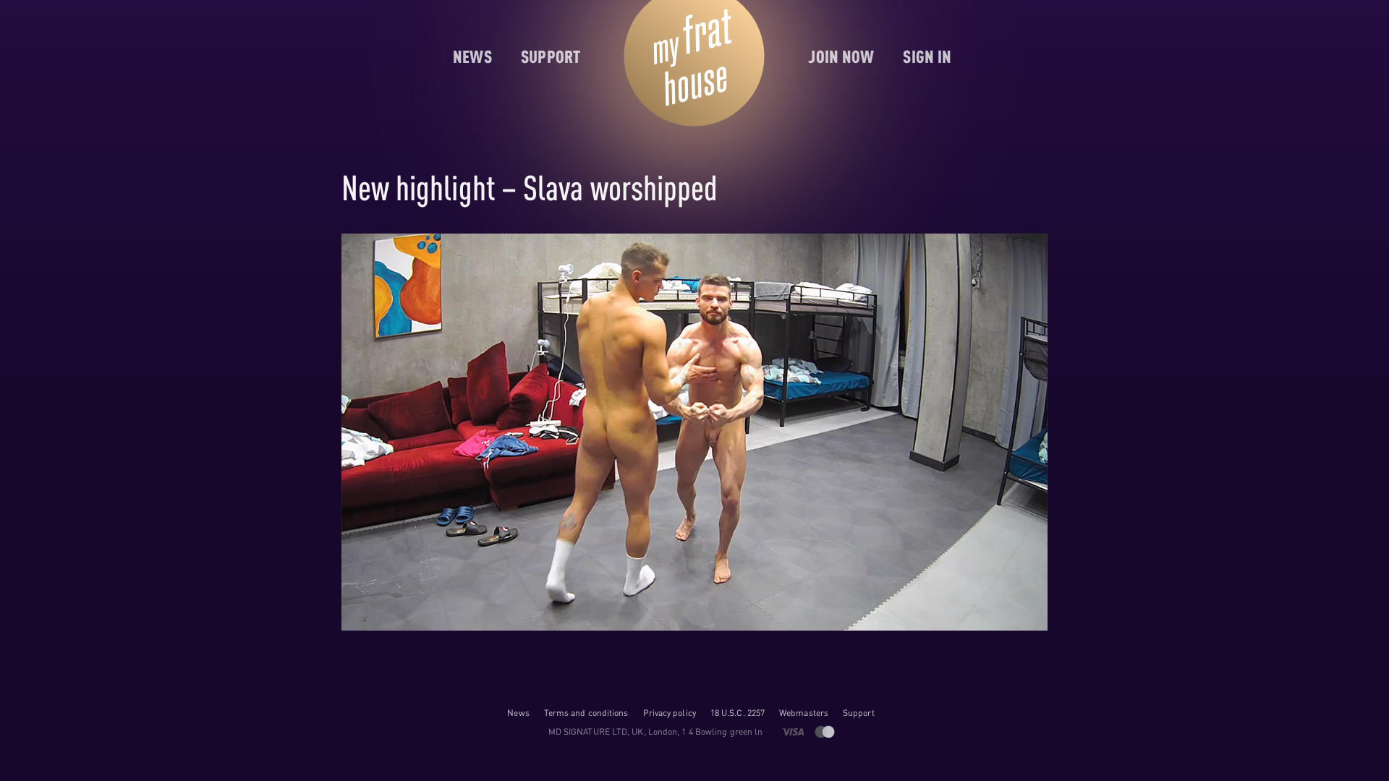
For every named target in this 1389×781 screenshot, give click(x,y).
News (518, 712)
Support (859, 712)
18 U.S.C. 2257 (737, 712)
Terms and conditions (586, 712)
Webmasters (803, 712)
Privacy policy (669, 712)
